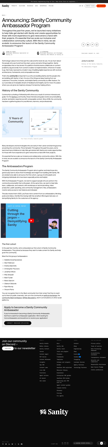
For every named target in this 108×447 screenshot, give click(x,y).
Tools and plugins (62, 351)
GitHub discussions (29, 298)
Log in (81, 6)
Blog (3, 15)
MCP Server (43, 357)
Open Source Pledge (97, 367)
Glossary (59, 390)
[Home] (5, 6)
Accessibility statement (95, 354)
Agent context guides (63, 385)
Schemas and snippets (63, 362)
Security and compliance (95, 361)
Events (76, 354)
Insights (42, 362)
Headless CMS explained (64, 367)
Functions (43, 373)
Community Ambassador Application (18, 323)
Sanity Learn (61, 349)
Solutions (22, 6)
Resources (30, 6)
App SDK (42, 365)
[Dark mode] (104, 443)
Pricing (51, 6)
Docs (36, 6)
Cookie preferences (97, 370)
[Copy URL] (92, 45)
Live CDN (42, 370)
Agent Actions (44, 375)
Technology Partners (80, 367)
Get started (101, 6)
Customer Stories (79, 362)
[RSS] (18, 444)
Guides (59, 365)
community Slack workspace (12, 298)
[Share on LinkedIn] (88, 45)
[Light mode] (98, 443)
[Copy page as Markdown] (97, 45)
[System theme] (101, 443)
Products (14, 6)
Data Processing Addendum (96, 349)
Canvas (42, 351)
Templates (60, 359)
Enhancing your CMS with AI (63, 381)
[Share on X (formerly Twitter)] (83, 45)
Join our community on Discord (14, 342)
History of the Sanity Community (92, 63)
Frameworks (60, 357)
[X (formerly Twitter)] (15, 444)
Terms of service (96, 346)
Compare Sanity (61, 388)
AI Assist (43, 378)
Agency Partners (79, 365)
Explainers (60, 373)
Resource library (62, 370)
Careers (76, 357)
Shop (75, 351)
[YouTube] (6, 444)
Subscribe (8, 348)
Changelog (77, 359)
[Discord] (22, 444)
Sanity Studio (44, 343)
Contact (76, 343)
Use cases (43, 381)
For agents (60, 396)
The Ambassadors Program (89, 66)
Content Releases (45, 359)
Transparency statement (98, 357)
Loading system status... (83, 443)
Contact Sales (90, 6)
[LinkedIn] (9, 444)
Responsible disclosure (98, 364)
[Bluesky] (12, 444)
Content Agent (44, 354)
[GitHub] (3, 444)
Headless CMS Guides (63, 378)
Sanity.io (15, 97)
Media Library (44, 346)
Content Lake (44, 367)
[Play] (31, 220)
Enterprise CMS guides (64, 375)
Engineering (77, 349)
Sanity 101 (60, 346)
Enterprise (43, 6)
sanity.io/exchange (50, 295)
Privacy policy (95, 343)
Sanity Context (44, 349)
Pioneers (59, 354)
